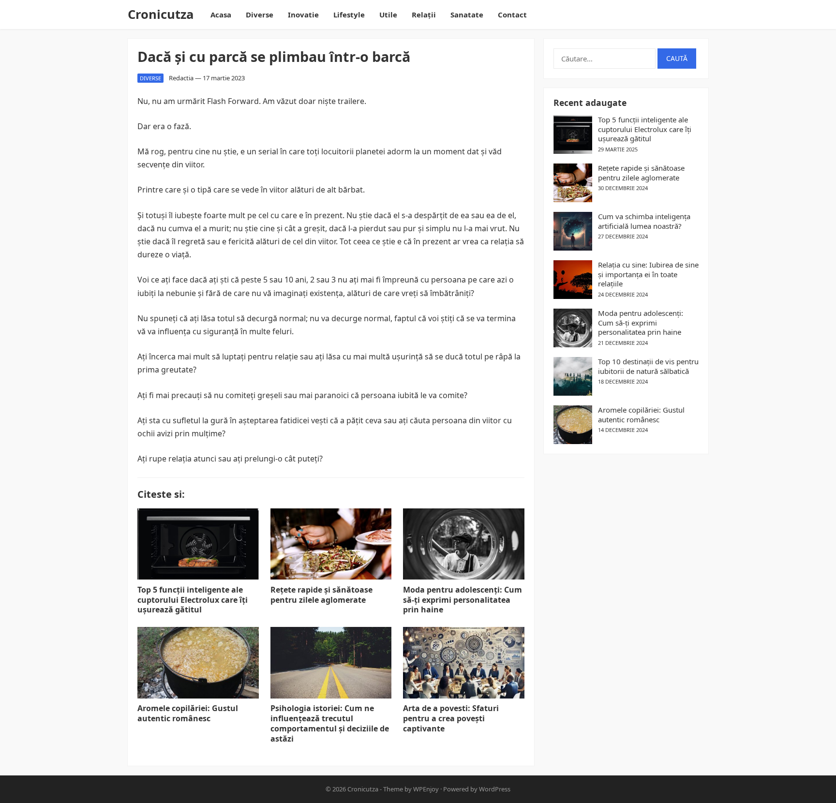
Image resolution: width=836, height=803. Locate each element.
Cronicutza (161, 14)
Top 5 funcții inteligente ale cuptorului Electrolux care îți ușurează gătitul (192, 599)
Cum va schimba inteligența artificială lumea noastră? (644, 221)
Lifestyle (349, 14)
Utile (388, 14)
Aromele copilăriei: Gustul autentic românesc (187, 713)
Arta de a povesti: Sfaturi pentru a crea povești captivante (451, 718)
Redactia (181, 78)
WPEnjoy (426, 789)
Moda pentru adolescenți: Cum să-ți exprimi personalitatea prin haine (462, 599)
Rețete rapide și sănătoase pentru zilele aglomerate (321, 594)
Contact (512, 14)
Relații (424, 14)
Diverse (259, 14)
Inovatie (303, 14)
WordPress (494, 789)
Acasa (220, 14)
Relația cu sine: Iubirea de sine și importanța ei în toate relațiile (648, 274)
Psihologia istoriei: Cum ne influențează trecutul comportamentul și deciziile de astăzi (329, 723)
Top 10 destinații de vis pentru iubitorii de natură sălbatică (648, 366)
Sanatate (466, 14)
